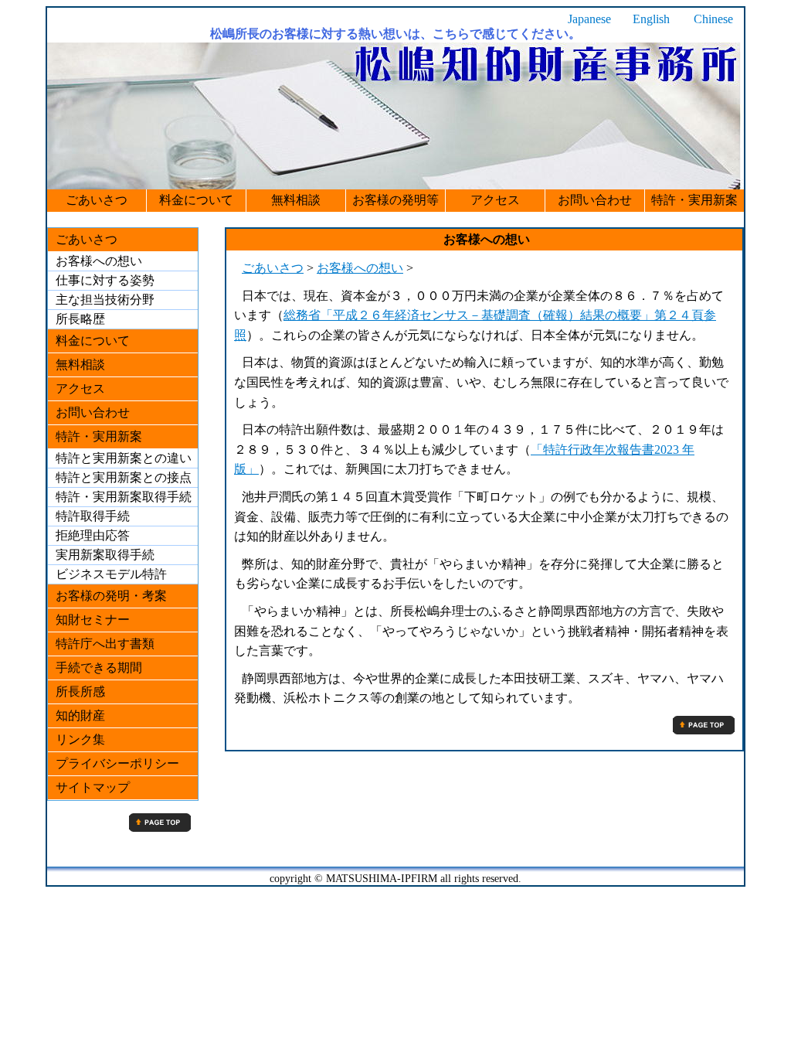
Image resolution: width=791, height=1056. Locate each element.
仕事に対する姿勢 (105, 280)
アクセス (495, 199)
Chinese (713, 19)
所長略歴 (80, 318)
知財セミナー (93, 619)
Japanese (589, 19)
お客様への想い (360, 267)
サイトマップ (93, 787)
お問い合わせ (595, 199)
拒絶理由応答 (93, 535)
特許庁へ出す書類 (105, 643)
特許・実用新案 (694, 199)
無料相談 (296, 199)
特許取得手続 (93, 516)
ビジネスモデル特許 (111, 574)
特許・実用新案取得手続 (124, 496)
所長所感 (80, 691)
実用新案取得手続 (105, 554)
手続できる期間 (99, 667)
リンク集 (80, 739)
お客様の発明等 (395, 199)
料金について (196, 199)
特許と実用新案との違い (124, 458)
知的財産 (80, 715)
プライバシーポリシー (117, 763)
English (651, 19)
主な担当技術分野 (105, 299)
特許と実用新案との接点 (124, 477)
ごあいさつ (96, 199)
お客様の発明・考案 (111, 595)
